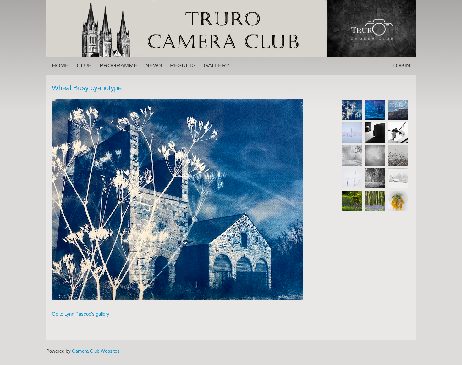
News (153, 65)
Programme (118, 65)
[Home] (231, 3)
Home (60, 65)
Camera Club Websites (96, 351)
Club (84, 65)
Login (401, 65)
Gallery (217, 65)
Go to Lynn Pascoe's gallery (80, 314)
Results (183, 65)
